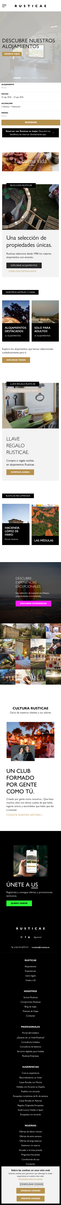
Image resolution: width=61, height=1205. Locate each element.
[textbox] (30, 87)
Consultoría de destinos (30, 1046)
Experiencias (30, 971)
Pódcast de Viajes (30, 1011)
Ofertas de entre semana (30, 1136)
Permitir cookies (30, 1198)
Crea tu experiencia (30, 1073)
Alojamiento (7, 84)
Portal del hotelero (30, 1032)
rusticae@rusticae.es (41, 947)
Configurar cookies (31, 1184)
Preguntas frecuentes (30, 1154)
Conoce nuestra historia (23, 814)
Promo (4, 113)
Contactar (30, 1015)
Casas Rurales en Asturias (30, 1100)
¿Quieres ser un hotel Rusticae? (30, 1037)
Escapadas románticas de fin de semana (30, 1096)
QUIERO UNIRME (19, 903)
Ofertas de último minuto (30, 1131)
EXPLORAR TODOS (16, 360)
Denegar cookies (30, 1190)
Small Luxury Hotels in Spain (30, 1110)
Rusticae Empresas (30, 1056)
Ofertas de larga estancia (30, 1140)
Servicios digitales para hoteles (30, 1051)
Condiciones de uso (30, 1159)
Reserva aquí (11, 54)
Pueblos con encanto (30, 1091)
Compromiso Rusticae (31, 1002)
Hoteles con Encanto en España (30, 1086)
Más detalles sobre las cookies (30, 1179)
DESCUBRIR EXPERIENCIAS (33, 603)
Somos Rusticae (31, 997)
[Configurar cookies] (4, 5)
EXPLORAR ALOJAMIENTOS (24, 265)
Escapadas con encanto (30, 1114)
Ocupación (6, 103)
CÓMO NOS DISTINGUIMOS (22, 271)
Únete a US (31, 980)
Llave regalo (30, 975)
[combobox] (30, 87)
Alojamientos (30, 966)
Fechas (4, 94)
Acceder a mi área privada (30, 1150)
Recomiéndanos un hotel (30, 1077)
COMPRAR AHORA (20, 472)
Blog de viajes (30, 1006)
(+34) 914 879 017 (21, 947)
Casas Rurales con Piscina (30, 1082)
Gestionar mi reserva (30, 1145)
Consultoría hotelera (30, 1042)
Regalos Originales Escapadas (31, 1105)
